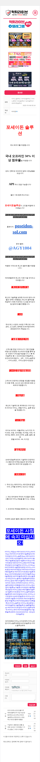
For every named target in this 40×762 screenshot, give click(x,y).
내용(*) (6, 697)
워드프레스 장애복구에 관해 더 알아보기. (17, 741)
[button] (14, 111)
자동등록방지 (7, 688)
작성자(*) (7, 674)
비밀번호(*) (7, 681)
